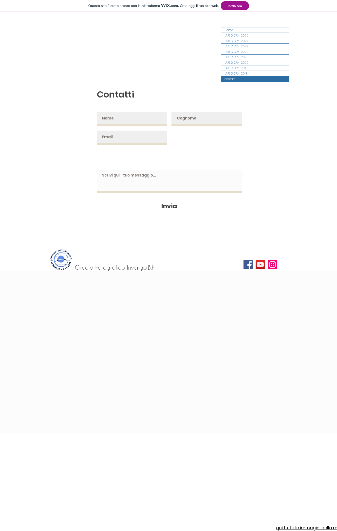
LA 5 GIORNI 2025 (236, 35)
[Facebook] (248, 264)
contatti (230, 79)
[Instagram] (272, 264)
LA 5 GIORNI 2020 (236, 62)
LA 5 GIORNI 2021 (236, 57)
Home (229, 30)
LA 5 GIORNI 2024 (236, 41)
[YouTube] (260, 264)
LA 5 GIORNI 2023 (236, 46)
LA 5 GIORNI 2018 (236, 73)
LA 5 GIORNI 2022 (236, 52)
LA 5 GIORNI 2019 (236, 68)
